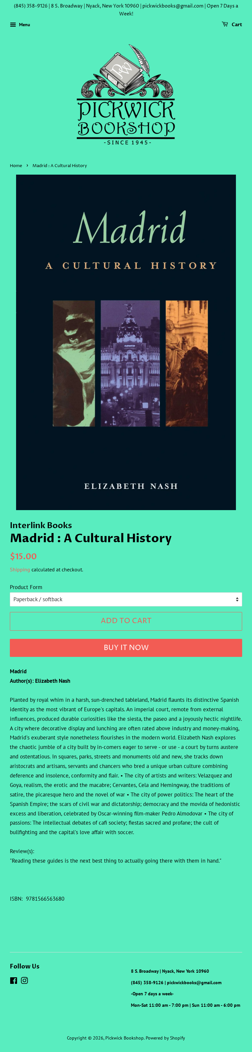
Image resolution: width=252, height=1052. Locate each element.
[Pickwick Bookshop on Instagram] (24, 982)
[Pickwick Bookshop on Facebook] (13, 982)
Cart (236, 25)
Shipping (20, 569)
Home (16, 166)
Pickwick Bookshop (124, 1038)
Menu (24, 25)
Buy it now (126, 648)
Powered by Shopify (165, 1038)
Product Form (26, 587)
